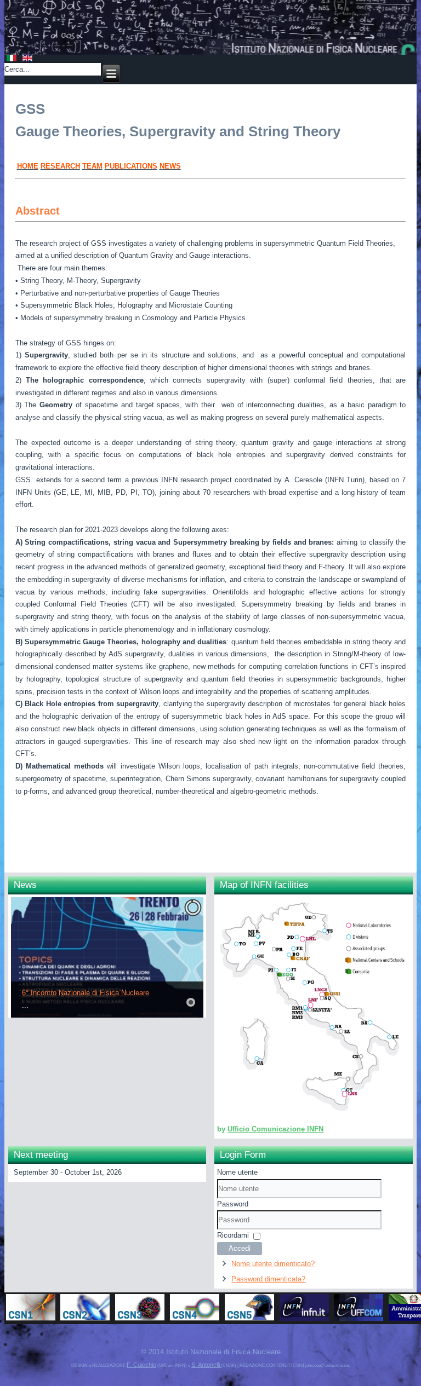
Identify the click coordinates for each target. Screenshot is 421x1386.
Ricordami (233, 1235)
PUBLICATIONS (131, 166)
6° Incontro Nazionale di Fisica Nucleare (85, 993)
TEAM (92, 166)
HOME (27, 166)
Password (232, 1204)
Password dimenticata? (268, 1279)
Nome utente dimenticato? (273, 1264)
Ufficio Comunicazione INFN (275, 1129)
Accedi (240, 1248)
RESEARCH (60, 166)
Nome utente (237, 1172)
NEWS (170, 166)
